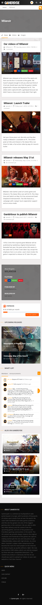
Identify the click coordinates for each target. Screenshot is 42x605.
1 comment (9, 49)
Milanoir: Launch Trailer (17, 103)
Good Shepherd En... (11, 289)
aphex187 (10, 384)
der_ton (10, 379)
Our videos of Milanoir (16, 44)
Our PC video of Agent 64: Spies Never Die (20, 466)
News (6, 35)
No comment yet (11, 163)
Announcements (15, 374)
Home (5, 7)
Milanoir (6, 78)
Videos (14, 35)
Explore (4, 578)
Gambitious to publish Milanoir (20, 214)
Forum (4, 582)
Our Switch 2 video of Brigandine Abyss (19, 445)
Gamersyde (15, 599)
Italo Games (8, 296)
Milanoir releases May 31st (19, 157)
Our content (6, 574)
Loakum (10, 389)
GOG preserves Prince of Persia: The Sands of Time (20, 486)
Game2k (7, 106)
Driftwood (8, 47)
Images (23, 35)
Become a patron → (32, 314)
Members (5, 374)
